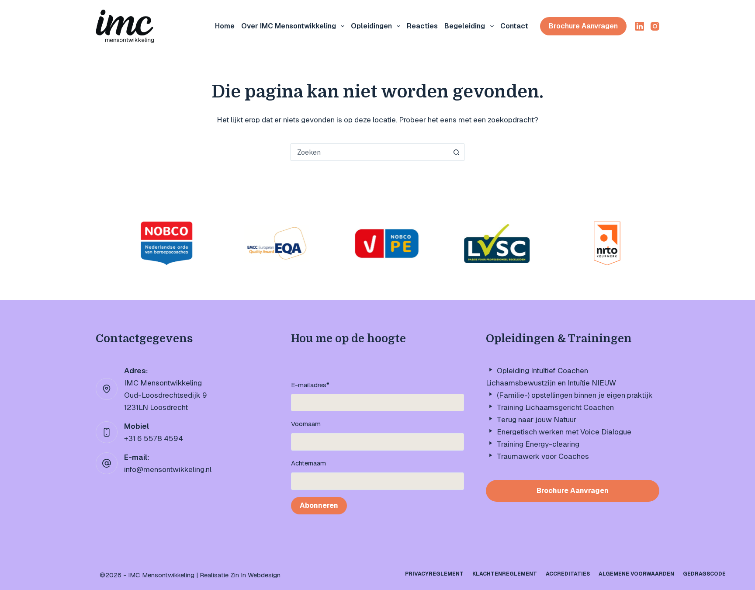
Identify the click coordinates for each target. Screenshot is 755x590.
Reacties (422, 26)
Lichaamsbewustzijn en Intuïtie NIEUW (551, 383)
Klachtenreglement (504, 574)
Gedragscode (704, 574)
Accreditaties (568, 574)
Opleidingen (371, 26)
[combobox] (369, 152)
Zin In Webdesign (255, 575)
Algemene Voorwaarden (636, 574)
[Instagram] (655, 26)
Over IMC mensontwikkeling (288, 26)
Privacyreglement (434, 574)
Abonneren (319, 505)
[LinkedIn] (639, 26)
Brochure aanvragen (583, 26)
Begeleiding (464, 26)
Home (225, 26)
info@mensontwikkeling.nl (167, 469)
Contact (514, 26)
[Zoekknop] (456, 152)
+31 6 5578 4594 (153, 438)
